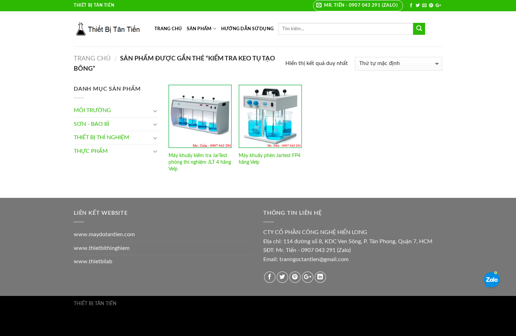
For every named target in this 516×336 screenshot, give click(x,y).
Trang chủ (92, 58)
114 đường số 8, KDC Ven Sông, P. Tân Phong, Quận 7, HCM (357, 241)
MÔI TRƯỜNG (92, 110)
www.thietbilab (93, 261)
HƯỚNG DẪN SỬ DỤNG (247, 29)
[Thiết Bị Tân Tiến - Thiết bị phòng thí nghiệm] (109, 28)
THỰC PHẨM (91, 151)
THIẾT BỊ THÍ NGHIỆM (101, 137)
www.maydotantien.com (104, 234)
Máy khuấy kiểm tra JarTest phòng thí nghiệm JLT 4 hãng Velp (199, 162)
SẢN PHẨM (199, 29)
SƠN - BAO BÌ (91, 124)
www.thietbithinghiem (102, 248)
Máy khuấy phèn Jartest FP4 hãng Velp (269, 159)
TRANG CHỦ (168, 29)
